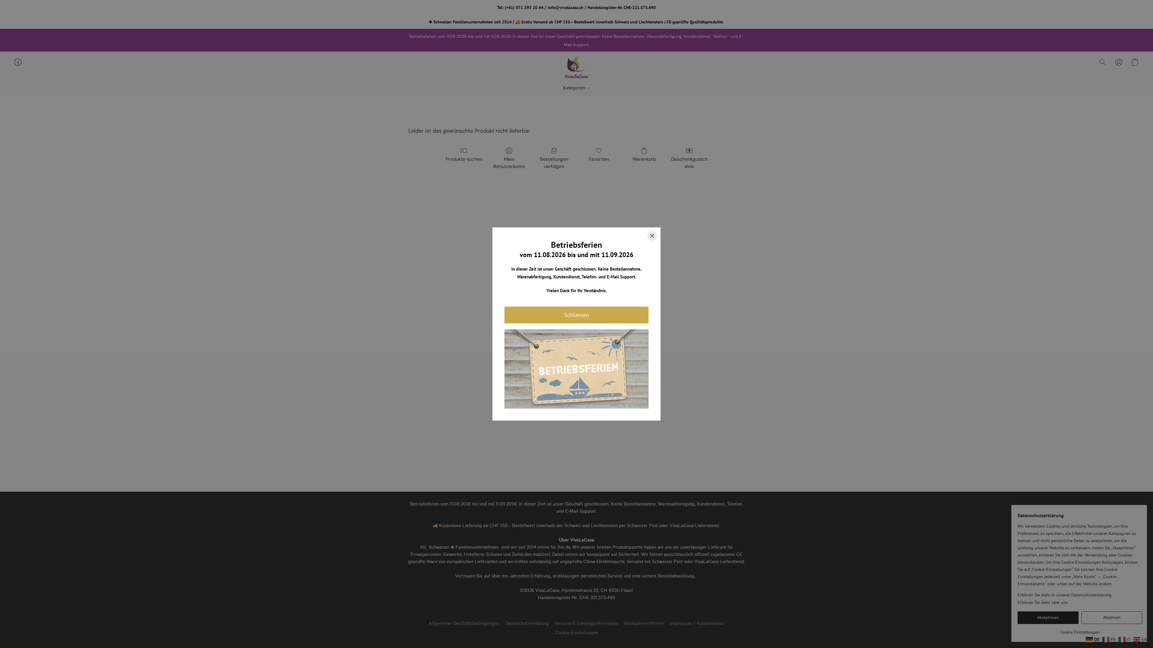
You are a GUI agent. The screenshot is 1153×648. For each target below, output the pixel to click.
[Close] (652, 236)
